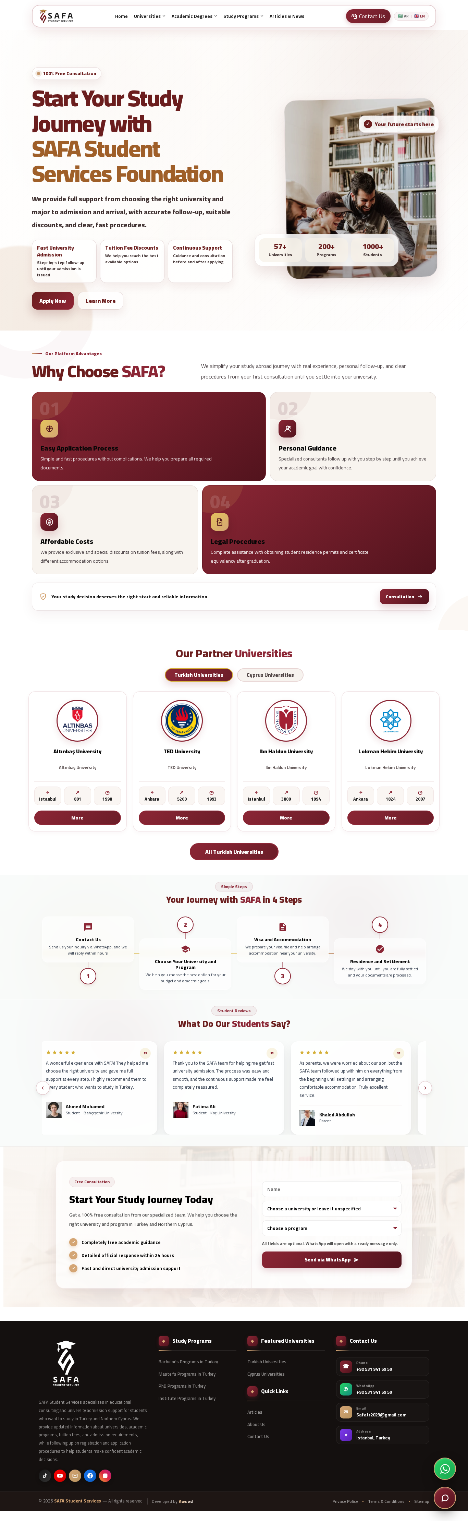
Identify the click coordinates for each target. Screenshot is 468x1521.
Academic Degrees (192, 16)
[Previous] (43, 1088)
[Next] (425, 1088)
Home (121, 16)
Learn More (100, 301)
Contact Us (258, 1436)
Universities (147, 16)
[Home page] (56, 16)
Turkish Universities (266, 1361)
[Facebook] (90, 1476)
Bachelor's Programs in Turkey (188, 1361)
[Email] (75, 1476)
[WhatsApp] (445, 1469)
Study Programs (241, 16)
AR (403, 16)
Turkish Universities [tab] (198, 675)
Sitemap (421, 1501)
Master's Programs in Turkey (187, 1374)
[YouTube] (60, 1476)
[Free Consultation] (445, 1498)
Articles (254, 1412)
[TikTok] (45, 1476)
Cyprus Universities (266, 1374)
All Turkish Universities (234, 852)
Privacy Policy (345, 1501)
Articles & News (287, 16)
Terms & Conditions (386, 1501)
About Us (256, 1424)
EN (419, 16)
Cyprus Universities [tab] (270, 675)
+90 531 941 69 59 (374, 1369)
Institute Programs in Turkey (187, 1398)
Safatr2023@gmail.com (381, 1415)
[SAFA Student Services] (66, 1363)
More (77, 817)
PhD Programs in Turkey (182, 1386)
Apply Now (52, 301)
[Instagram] (105, 1476)
